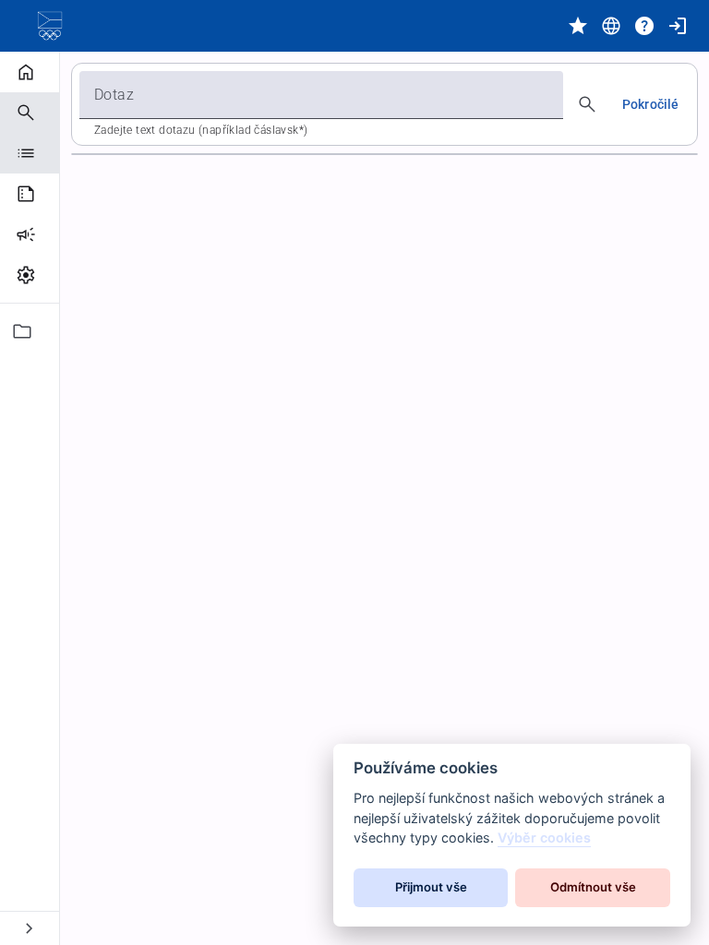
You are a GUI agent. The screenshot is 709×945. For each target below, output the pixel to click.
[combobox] (321, 95)
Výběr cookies (544, 837)
